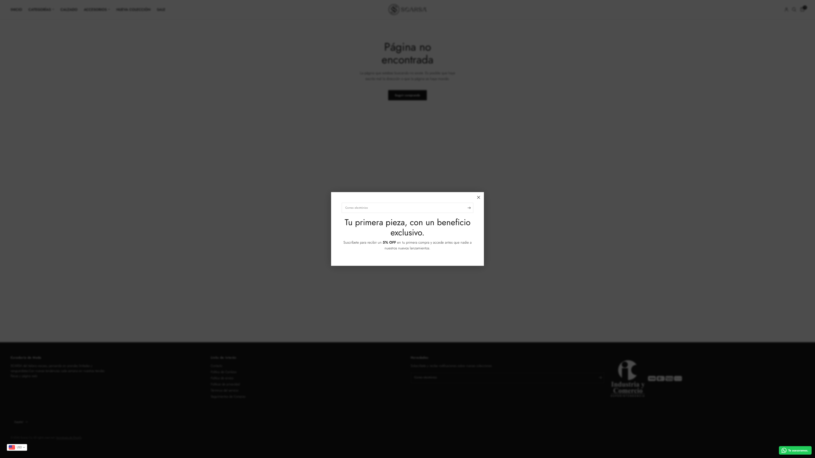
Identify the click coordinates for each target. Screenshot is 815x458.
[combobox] (17, 447)
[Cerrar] (478, 197)
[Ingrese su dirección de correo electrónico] (469, 208)
